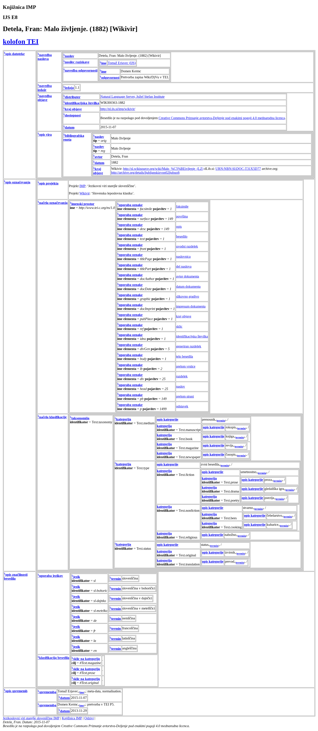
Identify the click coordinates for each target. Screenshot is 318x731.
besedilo (181, 236)
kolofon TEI (21, 41)
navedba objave (45, 98)
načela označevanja (53, 203)
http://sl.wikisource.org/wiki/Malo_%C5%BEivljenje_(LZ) (163, 169)
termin (221, 420)
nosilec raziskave (77, 62)
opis (179, 226)
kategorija (123, 419)
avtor (99, 157)
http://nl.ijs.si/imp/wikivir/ (117, 109)
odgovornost (110, 77)
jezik (76, 577)
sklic (179, 326)
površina (182, 216)
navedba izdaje (45, 88)
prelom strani (185, 396)
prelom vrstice (185, 366)
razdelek (182, 376)
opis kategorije (167, 419)
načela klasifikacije (53, 417)
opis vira (45, 134)
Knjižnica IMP (72, 718)
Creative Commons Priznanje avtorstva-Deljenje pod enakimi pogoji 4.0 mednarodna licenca (222, 118)
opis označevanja (17, 182)
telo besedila (184, 356)
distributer (72, 97)
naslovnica (183, 256)
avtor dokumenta (187, 276)
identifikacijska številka (82, 103)
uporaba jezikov (51, 576)
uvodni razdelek (187, 246)
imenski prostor (82, 204)
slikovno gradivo (187, 296)
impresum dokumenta (191, 306)
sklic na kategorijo (86, 659)
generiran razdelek (188, 346)
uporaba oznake (131, 205)
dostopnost (73, 115)
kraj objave (73, 109)
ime (103, 63)
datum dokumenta (188, 286)
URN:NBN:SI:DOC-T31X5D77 (238, 169)
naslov (69, 56)
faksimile (182, 206)
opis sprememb (16, 691)
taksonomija (80, 418)
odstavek (182, 406)
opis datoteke (15, 54)
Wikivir (84, 193)
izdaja (69, 88)
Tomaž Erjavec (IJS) (122, 63)
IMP (82, 186)
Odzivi (89, 718)
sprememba (47, 692)
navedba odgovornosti (81, 70)
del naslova (183, 266)
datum (69, 127)
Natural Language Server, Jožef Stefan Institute (132, 96)
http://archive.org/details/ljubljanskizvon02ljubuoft (145, 172)
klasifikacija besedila (54, 658)
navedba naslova (45, 57)
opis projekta (48, 183)
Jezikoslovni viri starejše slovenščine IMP (31, 718)
